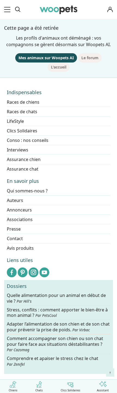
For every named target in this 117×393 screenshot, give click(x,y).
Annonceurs (19, 210)
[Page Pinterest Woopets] (22, 272)
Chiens (13, 390)
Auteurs (15, 200)
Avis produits (20, 248)
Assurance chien (24, 159)
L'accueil (58, 67)
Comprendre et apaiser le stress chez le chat (52, 361)
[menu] (8, 9)
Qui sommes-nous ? (27, 191)
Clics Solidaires (70, 390)
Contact (15, 239)
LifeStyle (15, 121)
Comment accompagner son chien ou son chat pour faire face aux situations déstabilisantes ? (55, 344)
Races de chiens (23, 102)
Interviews (17, 150)
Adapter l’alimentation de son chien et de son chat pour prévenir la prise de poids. (58, 327)
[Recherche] (17, 9)
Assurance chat (22, 169)
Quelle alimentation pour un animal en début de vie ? (56, 298)
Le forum (89, 57)
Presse (14, 229)
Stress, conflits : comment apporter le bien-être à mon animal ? (57, 312)
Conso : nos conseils (27, 140)
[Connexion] (110, 10)
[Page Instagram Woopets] (33, 272)
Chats (39, 390)
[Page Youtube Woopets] (44, 272)
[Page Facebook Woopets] (12, 272)
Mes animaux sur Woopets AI (46, 57)
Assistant (103, 390)
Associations (20, 219)
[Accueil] (58, 9)
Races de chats (22, 112)
